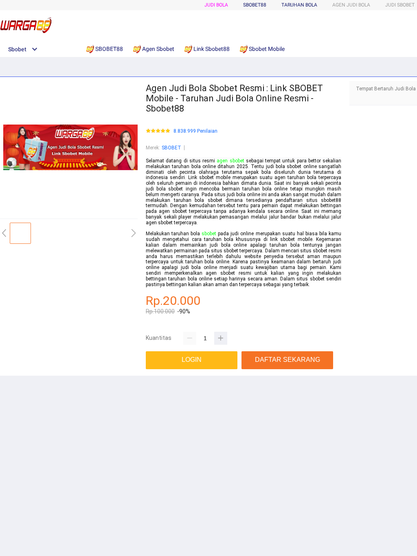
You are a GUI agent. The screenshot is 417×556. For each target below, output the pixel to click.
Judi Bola (216, 5)
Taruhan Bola (299, 5)
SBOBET (171, 148)
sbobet (209, 233)
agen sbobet (230, 161)
